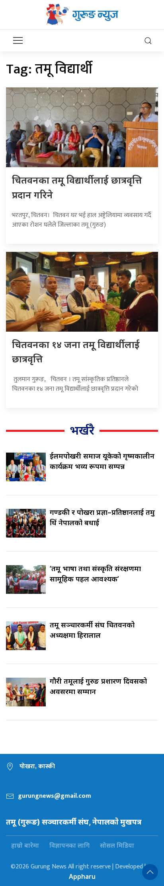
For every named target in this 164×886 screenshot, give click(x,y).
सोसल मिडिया (117, 845)
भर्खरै (82, 430)
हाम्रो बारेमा (25, 845)
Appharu (82, 876)
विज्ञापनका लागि (69, 845)
